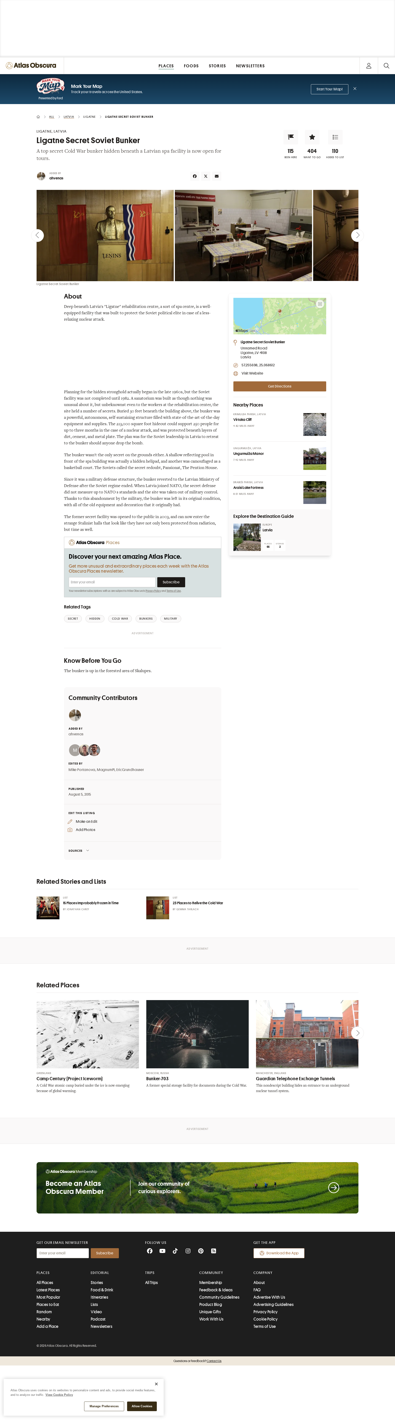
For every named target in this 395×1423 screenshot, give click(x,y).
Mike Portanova (82, 770)
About (259, 1282)
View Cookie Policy (59, 1395)
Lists (94, 1304)
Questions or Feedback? (197, 1361)
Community (211, 1273)
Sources (76, 850)
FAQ (257, 1290)
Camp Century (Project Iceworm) (70, 1078)
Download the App (283, 1253)
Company (263, 1273)
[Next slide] (357, 235)
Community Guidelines (219, 1297)
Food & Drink (102, 1290)
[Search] (386, 65)
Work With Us (211, 1319)
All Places (45, 1282)
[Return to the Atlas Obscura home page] (32, 65)
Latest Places (48, 1290)
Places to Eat (48, 1304)
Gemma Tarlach (187, 909)
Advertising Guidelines (274, 1304)
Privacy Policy (153, 591)
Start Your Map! (330, 89)
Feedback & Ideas (215, 1290)
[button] (290, 137)
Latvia (267, 530)
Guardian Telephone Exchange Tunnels (295, 1078)
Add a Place (48, 1326)
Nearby (43, 1319)
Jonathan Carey (78, 909)
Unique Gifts (210, 1312)
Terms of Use (174, 591)
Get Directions (279, 386)
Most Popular (48, 1297)
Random (44, 1312)
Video (96, 1312)
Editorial (100, 1273)
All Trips (151, 1282)
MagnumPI (106, 770)
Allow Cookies (142, 1406)
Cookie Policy (266, 1319)
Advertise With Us (269, 1297)
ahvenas (56, 178)
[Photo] (314, 424)
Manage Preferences (104, 1406)
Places (43, 1273)
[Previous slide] (37, 235)
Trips (150, 1273)
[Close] (156, 1384)
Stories (97, 1282)
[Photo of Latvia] (247, 537)
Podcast (98, 1319)
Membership (210, 1282)
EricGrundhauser (130, 770)
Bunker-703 (157, 1078)
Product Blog (210, 1304)
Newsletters (101, 1326)
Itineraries (99, 1297)
